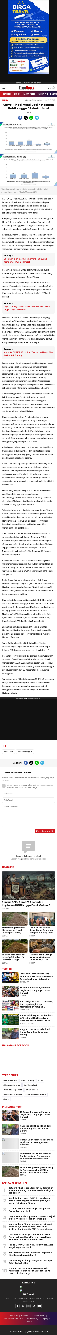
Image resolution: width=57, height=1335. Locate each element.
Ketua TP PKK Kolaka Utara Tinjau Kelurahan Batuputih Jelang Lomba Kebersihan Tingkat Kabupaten (42, 932)
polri (7, 1099)
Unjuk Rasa (32, 1090)
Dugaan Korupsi (12, 1085)
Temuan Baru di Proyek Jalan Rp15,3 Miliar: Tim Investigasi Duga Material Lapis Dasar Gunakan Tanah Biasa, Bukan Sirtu (13, 960)
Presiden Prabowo (13, 1094)
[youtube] (39, 1306)
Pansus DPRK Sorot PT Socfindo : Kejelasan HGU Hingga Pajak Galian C (26, 903)
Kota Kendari (11, 1080)
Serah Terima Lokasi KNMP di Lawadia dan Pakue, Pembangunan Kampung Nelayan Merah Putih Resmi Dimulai (30, 1201)
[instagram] (28, 1306)
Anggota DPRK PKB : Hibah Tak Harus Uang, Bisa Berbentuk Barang (28, 353)
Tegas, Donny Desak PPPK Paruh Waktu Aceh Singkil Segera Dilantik (26, 308)
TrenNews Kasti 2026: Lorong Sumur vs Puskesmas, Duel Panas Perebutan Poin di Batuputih (36, 976)
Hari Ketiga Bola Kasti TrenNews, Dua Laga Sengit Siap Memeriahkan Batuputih (36, 1004)
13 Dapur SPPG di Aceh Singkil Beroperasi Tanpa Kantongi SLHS (29, 1209)
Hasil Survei (9, 752)
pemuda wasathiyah (36, 1094)
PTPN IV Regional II (13, 1090)
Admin (28, 113)
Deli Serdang (28, 1080)
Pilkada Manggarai (25, 752)
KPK (41, 1080)
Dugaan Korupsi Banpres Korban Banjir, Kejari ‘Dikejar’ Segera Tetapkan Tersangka (32, 1217)
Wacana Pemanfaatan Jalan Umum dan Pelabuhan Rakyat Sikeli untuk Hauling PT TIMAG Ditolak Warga (29, 1271)
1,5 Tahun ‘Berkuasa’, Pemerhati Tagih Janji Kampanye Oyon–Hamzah (25, 260)
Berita (5, 100)
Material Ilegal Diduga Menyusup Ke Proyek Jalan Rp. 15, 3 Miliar (40, 957)
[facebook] (17, 1306)
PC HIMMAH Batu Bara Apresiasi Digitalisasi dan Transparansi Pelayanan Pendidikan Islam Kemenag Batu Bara (36, 1157)
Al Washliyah (31, 1085)
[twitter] (23, 1306)
